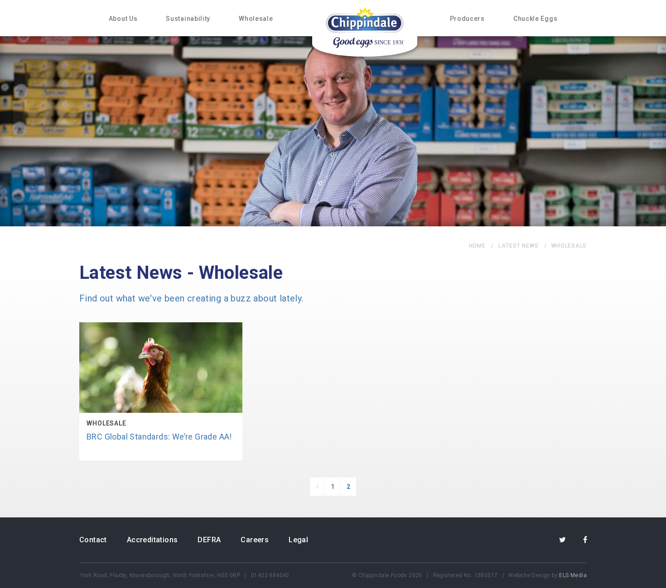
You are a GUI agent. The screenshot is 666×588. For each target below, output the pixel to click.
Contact (93, 539)
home (477, 246)
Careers (255, 539)
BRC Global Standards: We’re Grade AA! (159, 436)
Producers (467, 18)
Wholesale (256, 18)
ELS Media (573, 575)
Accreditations (152, 539)
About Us (123, 18)
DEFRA (209, 539)
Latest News (518, 246)
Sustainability (188, 18)
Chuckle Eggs (535, 18)
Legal (298, 539)
